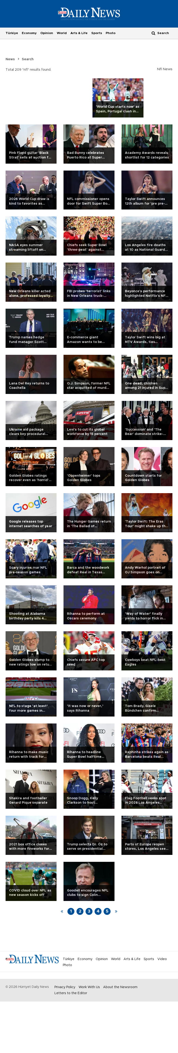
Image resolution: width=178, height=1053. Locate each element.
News (10, 59)
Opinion (46, 33)
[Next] (116, 911)
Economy (29, 33)
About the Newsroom (120, 987)
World (62, 33)
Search (28, 59)
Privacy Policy (64, 987)
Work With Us (89, 987)
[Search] (153, 33)
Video (162, 959)
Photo (110, 33)
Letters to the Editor (70, 993)
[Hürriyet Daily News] (89, 13)
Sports (96, 33)
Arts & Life (79, 33)
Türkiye (12, 33)
